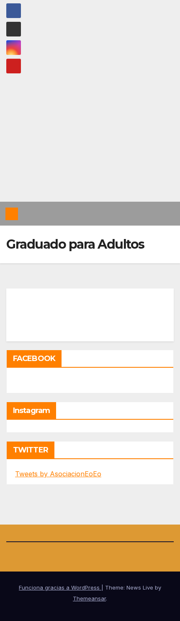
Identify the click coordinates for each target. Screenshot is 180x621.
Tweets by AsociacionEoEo (58, 474)
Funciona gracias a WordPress (60, 587)
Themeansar (89, 598)
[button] (151, 214)
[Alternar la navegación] (167, 214)
